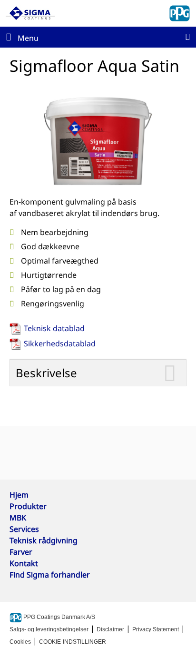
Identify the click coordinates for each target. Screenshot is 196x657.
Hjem (19, 495)
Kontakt (24, 563)
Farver (21, 552)
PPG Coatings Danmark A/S (58, 617)
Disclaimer (110, 629)
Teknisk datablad (54, 328)
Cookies (20, 641)
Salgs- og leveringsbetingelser (49, 629)
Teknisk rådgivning (44, 540)
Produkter (28, 506)
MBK (18, 517)
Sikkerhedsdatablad (60, 343)
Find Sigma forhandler (50, 574)
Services (24, 529)
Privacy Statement (155, 629)
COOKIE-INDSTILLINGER (72, 641)
